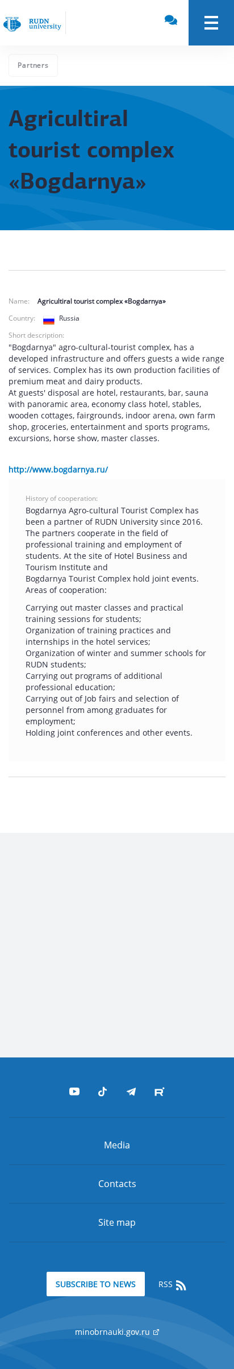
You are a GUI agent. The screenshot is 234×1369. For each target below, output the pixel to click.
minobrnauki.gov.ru (113, 1331)
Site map (117, 1222)
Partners (33, 65)
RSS (166, 1284)
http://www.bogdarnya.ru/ (58, 469)
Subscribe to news (96, 1284)
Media (117, 1145)
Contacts (117, 1183)
